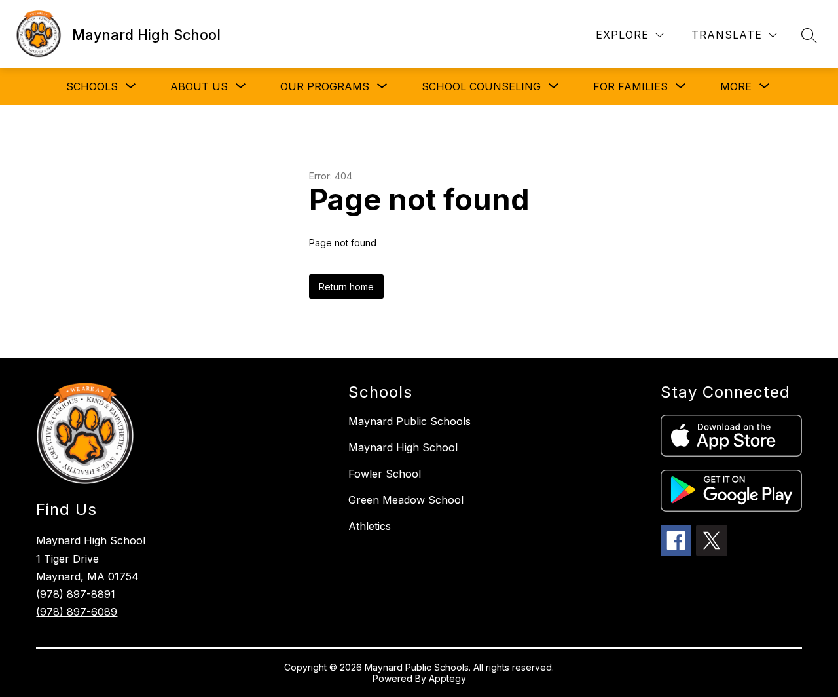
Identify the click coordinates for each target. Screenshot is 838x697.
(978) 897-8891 (75, 594)
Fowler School (384, 473)
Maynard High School (403, 447)
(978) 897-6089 (76, 611)
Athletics (369, 526)
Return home (346, 286)
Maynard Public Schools (409, 421)
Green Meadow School (406, 499)
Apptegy (447, 678)
